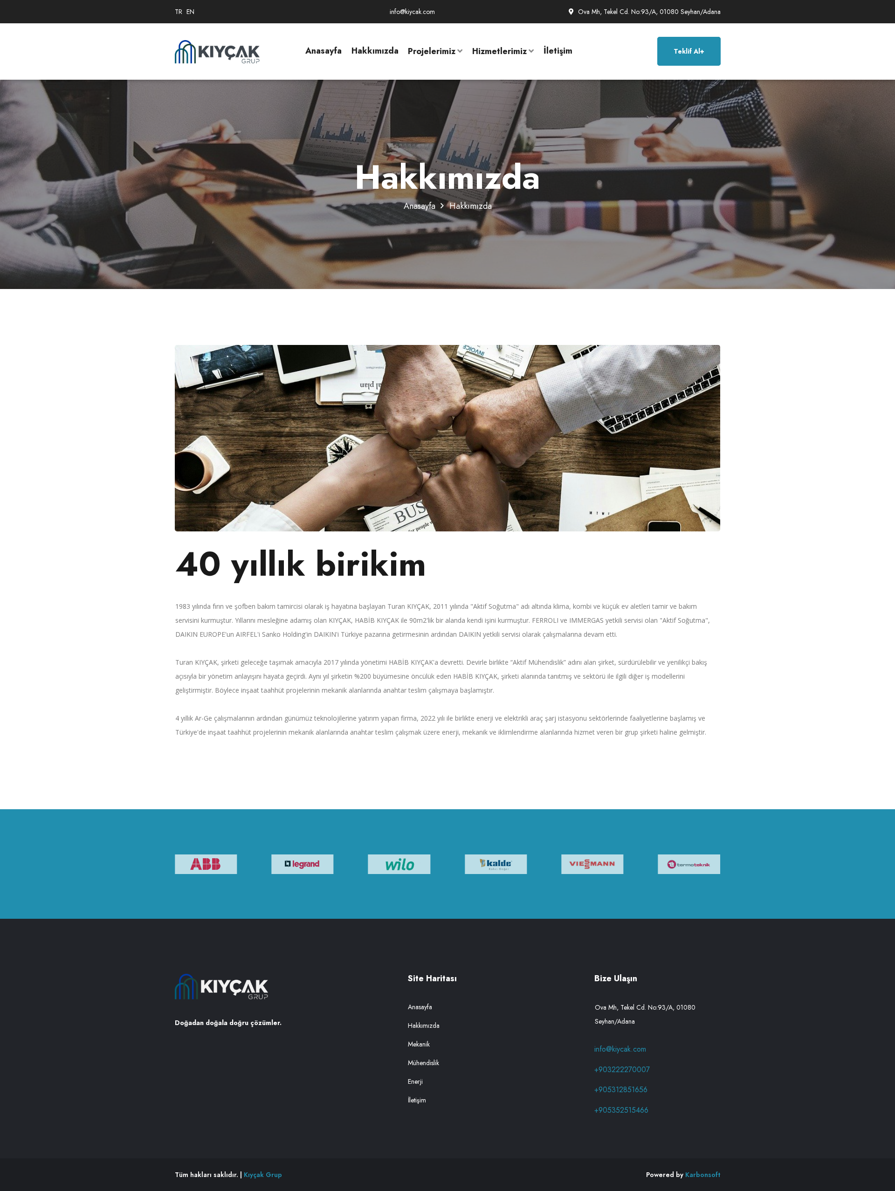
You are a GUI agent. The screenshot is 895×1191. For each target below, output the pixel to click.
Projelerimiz (431, 51)
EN (190, 11)
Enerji (415, 1081)
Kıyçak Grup (263, 1174)
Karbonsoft (702, 1174)
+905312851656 (620, 1089)
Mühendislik (423, 1062)
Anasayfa (323, 51)
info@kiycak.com (412, 11)
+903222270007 (622, 1069)
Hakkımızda (375, 51)
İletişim (558, 51)
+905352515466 (621, 1110)
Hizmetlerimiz (499, 51)
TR (178, 11)
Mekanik (419, 1044)
